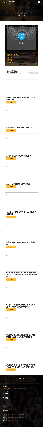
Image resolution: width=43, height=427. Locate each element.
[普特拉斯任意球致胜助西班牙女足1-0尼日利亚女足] (21, 88)
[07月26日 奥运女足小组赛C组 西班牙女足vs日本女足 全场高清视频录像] (21, 295)
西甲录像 (9, 388)
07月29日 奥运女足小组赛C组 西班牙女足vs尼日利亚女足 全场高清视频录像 (21, 366)
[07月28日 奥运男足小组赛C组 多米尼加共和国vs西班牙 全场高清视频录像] (21, 325)
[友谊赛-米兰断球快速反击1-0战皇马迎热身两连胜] (21, 202)
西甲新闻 (19, 388)
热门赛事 (23, 388)
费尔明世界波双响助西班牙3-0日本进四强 (21, 243)
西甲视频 (14, 388)
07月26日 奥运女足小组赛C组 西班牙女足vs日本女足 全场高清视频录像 (21, 306)
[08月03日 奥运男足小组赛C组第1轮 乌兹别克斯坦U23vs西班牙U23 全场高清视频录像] (21, 263)
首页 (19, 15)
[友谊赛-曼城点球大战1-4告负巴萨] (21, 146)
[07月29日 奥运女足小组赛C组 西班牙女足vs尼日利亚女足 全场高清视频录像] (21, 355)
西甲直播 (5, 388)
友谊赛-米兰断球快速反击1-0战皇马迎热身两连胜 (21, 213)
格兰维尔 (24, 15)
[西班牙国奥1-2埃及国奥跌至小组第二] (21, 118)
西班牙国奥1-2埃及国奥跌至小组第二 (20, 127)
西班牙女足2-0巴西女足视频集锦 (18, 184)
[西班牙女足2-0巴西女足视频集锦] (21, 174)
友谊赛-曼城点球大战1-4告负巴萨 (18, 156)
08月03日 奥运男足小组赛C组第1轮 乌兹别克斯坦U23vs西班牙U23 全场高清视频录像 (21, 274)
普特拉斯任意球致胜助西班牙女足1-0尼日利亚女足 (21, 98)
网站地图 (5, 391)
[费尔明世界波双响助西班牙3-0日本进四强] (21, 232)
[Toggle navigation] (38, 2)
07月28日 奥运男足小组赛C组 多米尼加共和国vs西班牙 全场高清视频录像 (21, 336)
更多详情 (11, 102)
